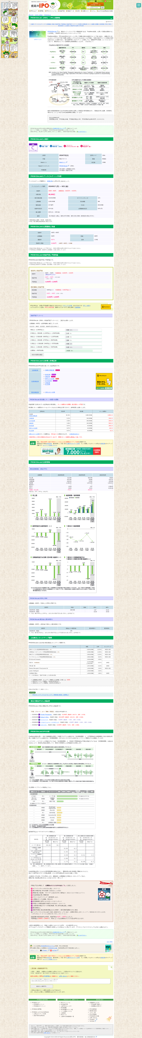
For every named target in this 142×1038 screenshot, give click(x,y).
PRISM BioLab (52, 31)
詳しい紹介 (86, 305)
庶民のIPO (73, 1037)
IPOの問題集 (93, 1014)
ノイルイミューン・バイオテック (49, 722)
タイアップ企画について (50, 445)
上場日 (32, 24)
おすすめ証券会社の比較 (105, 11)
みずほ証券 (48, 381)
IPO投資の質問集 (36, 1009)
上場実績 (63, 1013)
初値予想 (62, 11)
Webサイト (62, 162)
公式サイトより (37, 39)
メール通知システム (66, 1011)
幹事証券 (49, 181)
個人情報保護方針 (90, 1037)
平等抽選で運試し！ (96, 1004)
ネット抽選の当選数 (93, 24)
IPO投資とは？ (36, 1002)
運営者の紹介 (93, 1011)
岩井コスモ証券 (49, 378)
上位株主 (67, 25)
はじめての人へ (83, 1)
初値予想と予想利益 (60, 24)
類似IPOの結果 (74, 25)
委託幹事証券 (35, 392)
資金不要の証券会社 (39, 1015)
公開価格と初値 (50, 24)
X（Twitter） (100, 1)
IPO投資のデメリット (40, 1006)
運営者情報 (80, 1037)
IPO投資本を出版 (52, 948)
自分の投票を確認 (37, 354)
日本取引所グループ (58, 128)
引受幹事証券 (35, 381)
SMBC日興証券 (49, 370)
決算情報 (102, 24)
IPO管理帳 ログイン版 (95, 5)
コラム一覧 (92, 1012)
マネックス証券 (67, 305)
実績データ (70, 11)
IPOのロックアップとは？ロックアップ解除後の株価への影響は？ (50, 694)
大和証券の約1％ (74, 434)
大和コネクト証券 (50, 392)
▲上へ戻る (109, 941)
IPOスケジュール (51, 11)
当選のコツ (85, 11)
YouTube (108, 1)
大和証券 (47, 382)
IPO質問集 (47, 976)
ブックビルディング (40, 24)
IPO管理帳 (95, 3)
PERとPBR (108, 24)
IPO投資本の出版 (94, 1016)
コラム (94, 11)
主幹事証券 (35, 370)
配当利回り (61, 25)
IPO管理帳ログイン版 (67, 1009)
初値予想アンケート (72, 24)
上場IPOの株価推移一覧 (67, 1016)
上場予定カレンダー (66, 1006)
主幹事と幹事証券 (82, 24)
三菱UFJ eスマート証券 (73, 443)
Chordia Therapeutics (46, 714)
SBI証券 (47, 376)
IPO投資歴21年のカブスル (47, 946)
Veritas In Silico (44, 717)
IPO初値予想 (64, 1004)
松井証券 (47, 374)
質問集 (41, 11)
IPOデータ (64, 1014)
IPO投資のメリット (39, 1004)
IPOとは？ (34, 11)
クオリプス (43, 725)
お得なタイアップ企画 (40, 1013)
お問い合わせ (63, 976)
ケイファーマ (44, 719)
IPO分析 (81, 25)
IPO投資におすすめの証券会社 (40, 1012)
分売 (78, 11)
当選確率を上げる (94, 1002)
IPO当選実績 (93, 1009)
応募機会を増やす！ (96, 1006)
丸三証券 (47, 384)
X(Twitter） (45, 950)
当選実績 (91, 1)
